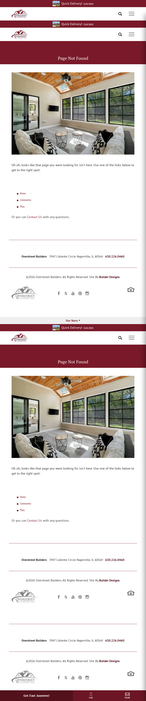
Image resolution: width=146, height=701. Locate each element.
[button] (120, 14)
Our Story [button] (72, 320)
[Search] (120, 14)
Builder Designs (109, 277)
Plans (22, 206)
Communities (25, 200)
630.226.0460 (114, 256)
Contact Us (34, 217)
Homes (23, 193)
